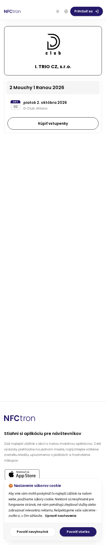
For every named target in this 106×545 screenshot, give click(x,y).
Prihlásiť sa (83, 11)
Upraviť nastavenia (61, 515)
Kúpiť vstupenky (53, 123)
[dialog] (53, 509)
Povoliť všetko (78, 532)
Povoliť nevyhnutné (32, 532)
